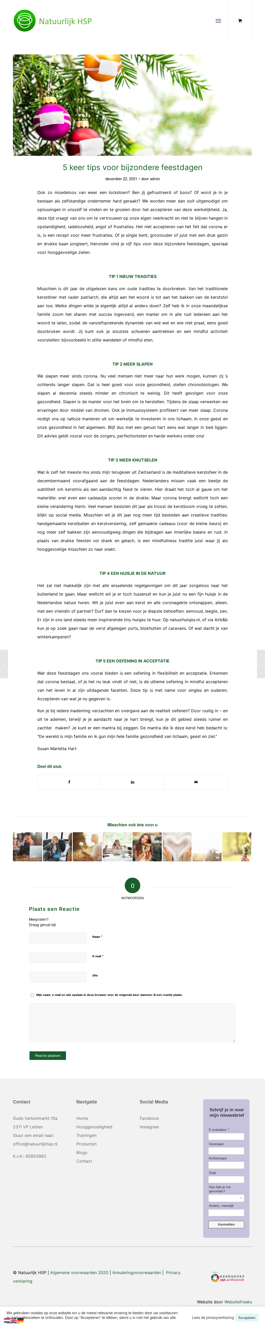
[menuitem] (219, 20)
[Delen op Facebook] (69, 782)
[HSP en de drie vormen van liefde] (177, 847)
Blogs (81, 1152)
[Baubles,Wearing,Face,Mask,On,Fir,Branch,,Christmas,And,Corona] (132, 105)
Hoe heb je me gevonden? (220, 1189)
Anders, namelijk (221, 1206)
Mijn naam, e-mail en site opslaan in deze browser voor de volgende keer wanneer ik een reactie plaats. (109, 995)
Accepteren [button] (246, 1317)
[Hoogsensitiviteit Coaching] (57, 847)
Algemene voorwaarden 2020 (79, 1272)
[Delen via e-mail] (195, 782)
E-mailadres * (219, 1130)
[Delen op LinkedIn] (132, 782)
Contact (84, 1161)
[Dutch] (7, 1320)
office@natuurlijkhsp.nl (35, 1144)
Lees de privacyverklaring (213, 1317)
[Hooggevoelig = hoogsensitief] (4, 664)
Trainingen (86, 1135)
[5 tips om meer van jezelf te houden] (147, 847)
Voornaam (216, 1144)
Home (82, 1118)
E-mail (98, 956)
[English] (14, 1320)
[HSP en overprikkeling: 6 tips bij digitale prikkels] (27, 847)
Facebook (149, 1118)
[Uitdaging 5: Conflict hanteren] (117, 847)
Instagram (149, 1126)
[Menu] (218, 20)
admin (155, 178)
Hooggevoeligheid (94, 1126)
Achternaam (218, 1158)
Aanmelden (226, 1224)
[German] (20, 1320)
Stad (212, 1173)
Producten (86, 1144)
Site (95, 975)
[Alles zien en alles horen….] (237, 847)
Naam (97, 936)
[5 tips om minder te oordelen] (207, 847)
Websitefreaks (238, 1301)
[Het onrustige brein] (261, 664)
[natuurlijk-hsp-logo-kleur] (53, 20)
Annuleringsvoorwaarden (136, 1272)
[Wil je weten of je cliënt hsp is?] (87, 847)
